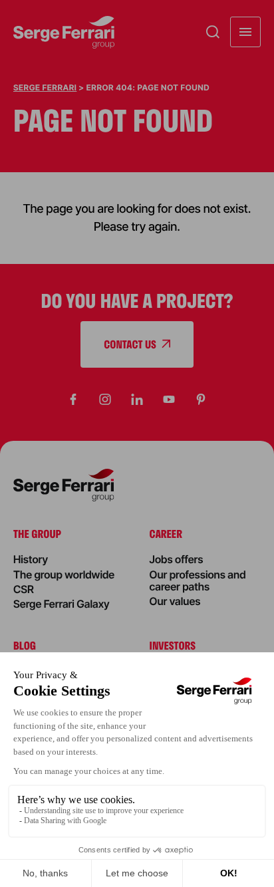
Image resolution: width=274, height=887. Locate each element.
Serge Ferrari (44, 87)
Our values (175, 601)
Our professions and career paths (198, 580)
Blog (24, 645)
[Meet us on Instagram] (105, 399)
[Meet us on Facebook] (73, 399)
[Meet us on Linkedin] (137, 399)
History (30, 559)
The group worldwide (63, 574)
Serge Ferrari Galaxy (61, 603)
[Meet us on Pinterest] (201, 399)
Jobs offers (177, 559)
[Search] (212, 32)
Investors (173, 645)
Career (166, 533)
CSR (23, 589)
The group (37, 533)
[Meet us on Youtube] (169, 399)
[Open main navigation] (245, 32)
